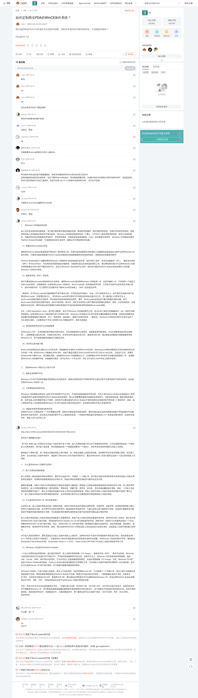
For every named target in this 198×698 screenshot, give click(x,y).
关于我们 (25, 685)
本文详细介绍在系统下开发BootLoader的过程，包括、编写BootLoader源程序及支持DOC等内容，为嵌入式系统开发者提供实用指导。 (76, 639)
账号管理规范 (81, 692)
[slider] (37, 45)
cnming (24, 114)
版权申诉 (102, 692)
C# (24, 10)
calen (23, 75)
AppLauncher (85, 3)
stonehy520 (25, 210)
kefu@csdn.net (91, 686)
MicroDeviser (26, 608)
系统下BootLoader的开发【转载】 (39, 658)
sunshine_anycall (27, 619)
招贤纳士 (33, 685)
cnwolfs (24, 187)
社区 (18, 10)
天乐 (23, 159)
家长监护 (31, 692)
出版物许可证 (111, 692)
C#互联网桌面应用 (69, 3)
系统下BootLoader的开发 (34, 634)
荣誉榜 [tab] (156, 66)
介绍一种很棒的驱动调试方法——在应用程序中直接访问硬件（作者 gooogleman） (65, 646)
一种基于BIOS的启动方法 (34, 670)
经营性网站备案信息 (92, 689)
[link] (18, 10)
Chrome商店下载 (69, 692)
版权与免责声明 (92, 692)
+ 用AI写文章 (161, 139)
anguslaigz (25, 137)
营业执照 (120, 692)
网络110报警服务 (41, 692)
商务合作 (42, 685)
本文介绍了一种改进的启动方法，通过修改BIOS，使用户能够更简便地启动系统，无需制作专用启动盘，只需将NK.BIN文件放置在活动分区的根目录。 (76, 674)
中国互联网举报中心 (55, 692)
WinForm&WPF (100, 3)
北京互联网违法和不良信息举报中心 (113, 689)
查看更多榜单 (161, 106)
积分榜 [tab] (145, 66)
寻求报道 (51, 685)
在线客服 (105, 685)
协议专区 (59, 685)
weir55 (23, 126)
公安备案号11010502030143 (35, 689)
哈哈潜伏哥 (25, 170)
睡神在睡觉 (25, 148)
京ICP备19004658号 (54, 689)
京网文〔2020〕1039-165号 (73, 689)
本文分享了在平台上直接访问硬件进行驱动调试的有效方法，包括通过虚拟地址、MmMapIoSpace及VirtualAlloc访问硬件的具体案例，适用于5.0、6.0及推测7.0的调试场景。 (76, 651)
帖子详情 (33, 10)
